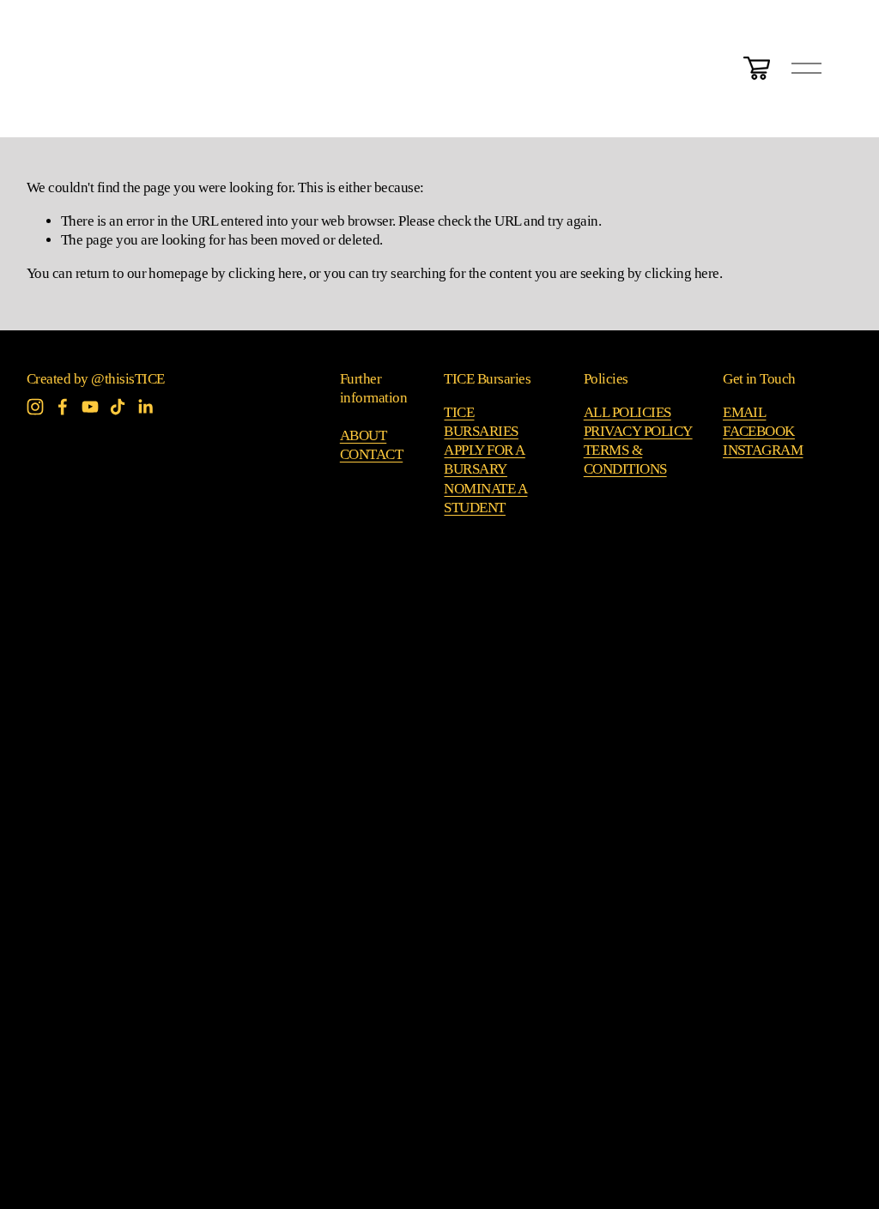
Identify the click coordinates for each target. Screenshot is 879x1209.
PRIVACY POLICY (638, 431)
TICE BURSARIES (481, 421)
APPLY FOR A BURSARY (484, 459)
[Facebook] (62, 406)
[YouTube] (90, 406)
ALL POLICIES (627, 412)
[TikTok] (117, 406)
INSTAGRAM (763, 450)
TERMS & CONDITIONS (625, 459)
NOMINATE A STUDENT (485, 498)
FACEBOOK (759, 431)
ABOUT (363, 435)
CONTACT (371, 454)
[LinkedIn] (145, 406)
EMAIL (744, 412)
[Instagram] (35, 406)
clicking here (265, 273)
